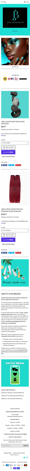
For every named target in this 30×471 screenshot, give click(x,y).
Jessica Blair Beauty (11, 462)
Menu (4, 2)
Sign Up (26, 445)
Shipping (3, 129)
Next (28, 51)
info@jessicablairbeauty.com (15, 416)
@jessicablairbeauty (18, 392)
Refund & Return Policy (19, 453)
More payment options (8, 156)
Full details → (5, 162)
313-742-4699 (15, 414)
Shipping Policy (8, 453)
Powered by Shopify (22, 462)
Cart (27, 2)
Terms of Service (14, 454)
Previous (2, 51)
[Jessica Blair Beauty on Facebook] (24, 457)
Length (3, 139)
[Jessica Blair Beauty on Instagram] (27, 457)
